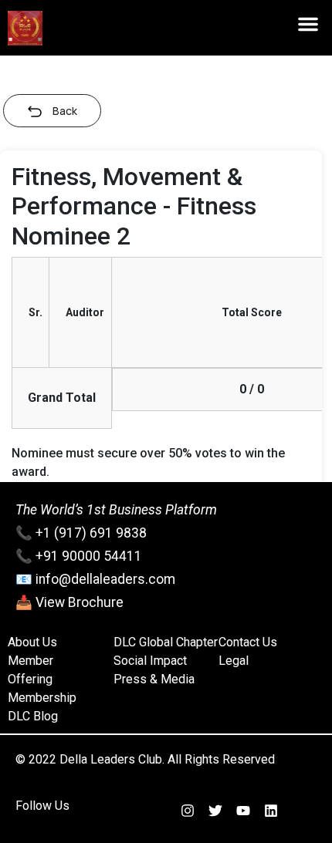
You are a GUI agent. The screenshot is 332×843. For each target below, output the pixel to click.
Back (65, 110)
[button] (308, 24)
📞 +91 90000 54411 (78, 556)
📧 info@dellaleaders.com (95, 579)
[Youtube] (243, 810)
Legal (234, 660)
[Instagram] (188, 810)
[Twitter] (215, 810)
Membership (42, 697)
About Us (32, 642)
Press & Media (154, 679)
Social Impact (150, 660)
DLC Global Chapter (165, 642)
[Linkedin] (271, 810)
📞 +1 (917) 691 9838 (81, 533)
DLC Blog (33, 716)
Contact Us (248, 642)
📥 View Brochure (69, 602)
